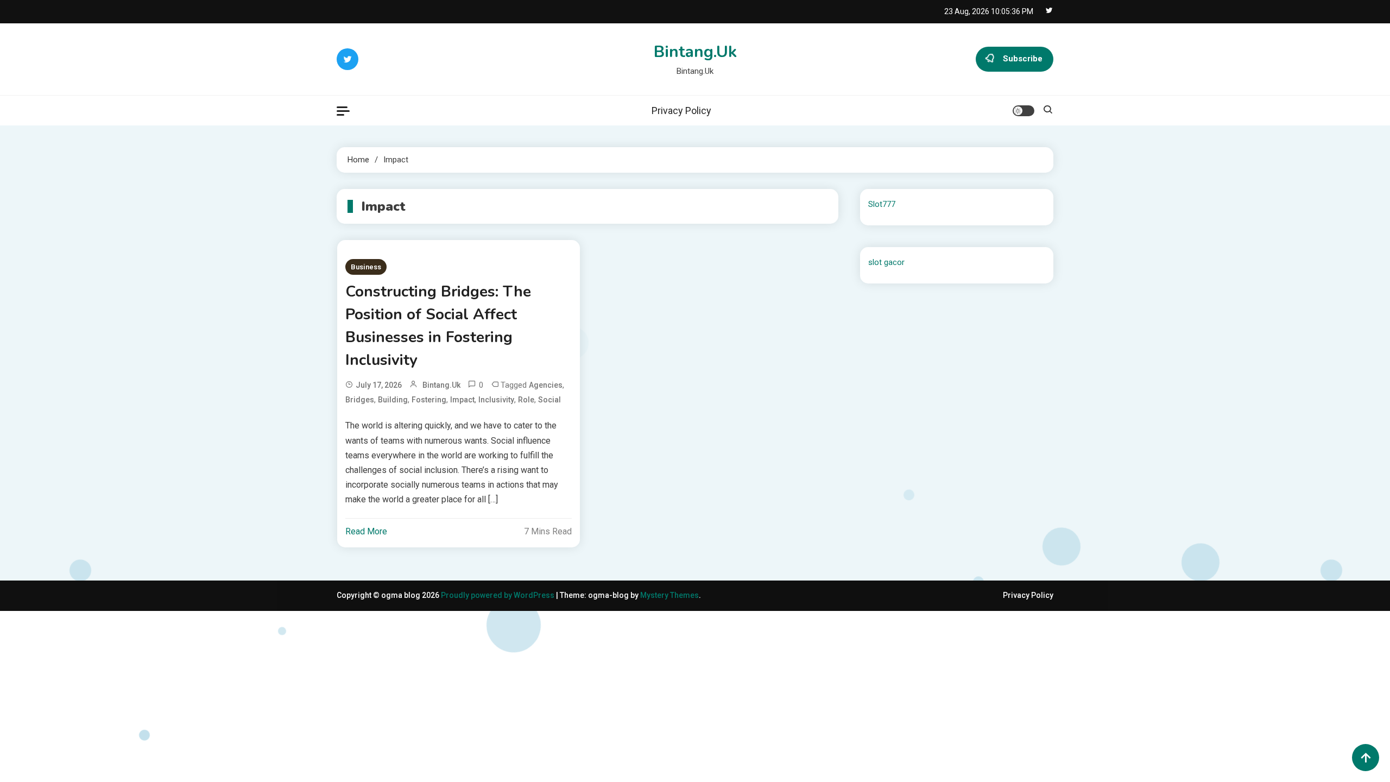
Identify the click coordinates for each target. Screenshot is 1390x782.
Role (526, 399)
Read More (366, 531)
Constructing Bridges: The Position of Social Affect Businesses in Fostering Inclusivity (438, 325)
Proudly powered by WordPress (498, 595)
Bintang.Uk (695, 52)
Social (549, 399)
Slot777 (881, 204)
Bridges (359, 399)
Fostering (429, 399)
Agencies (546, 385)
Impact (462, 399)
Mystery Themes (669, 595)
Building (393, 399)
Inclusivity (496, 399)
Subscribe (1022, 59)
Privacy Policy (681, 110)
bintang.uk (441, 385)
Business (366, 267)
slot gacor (886, 262)
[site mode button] (1023, 110)
